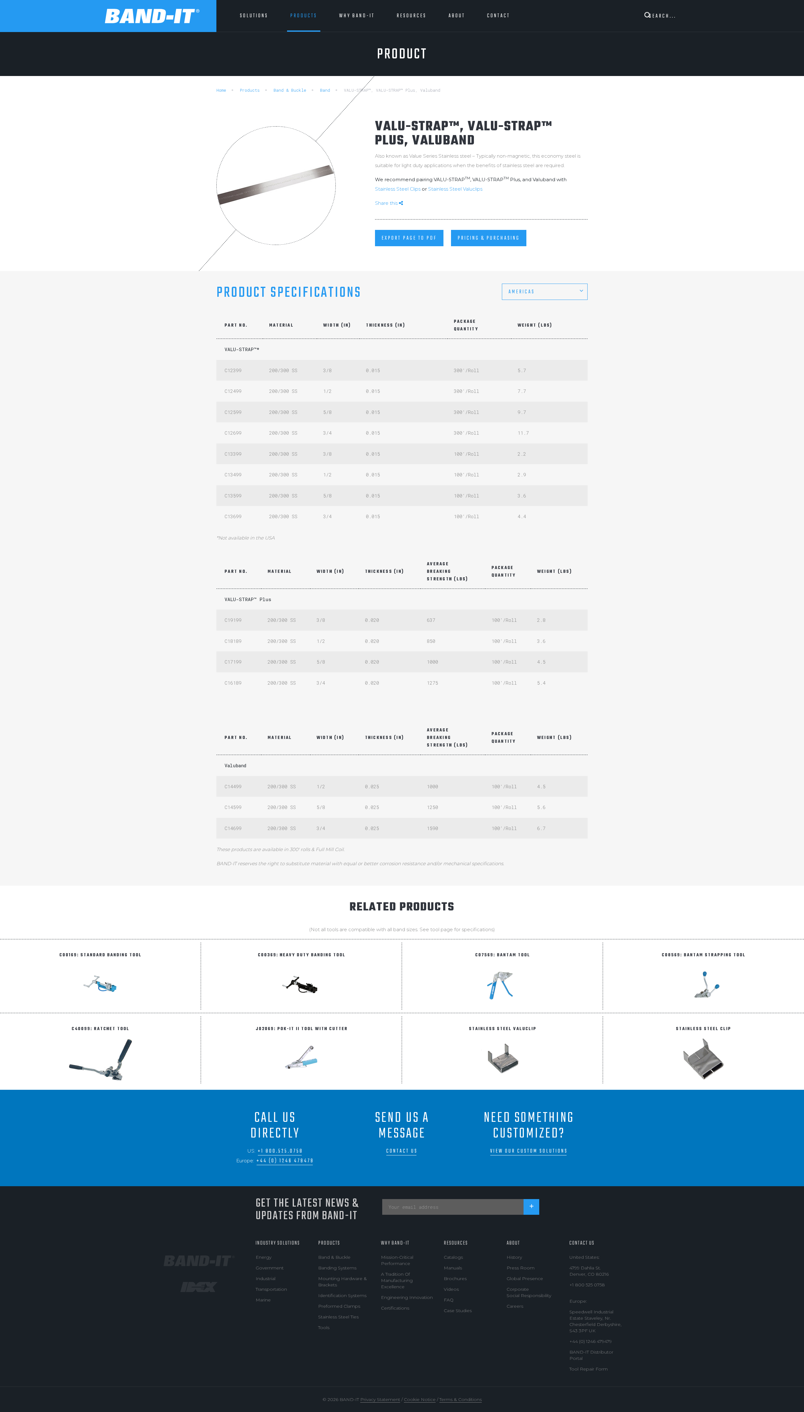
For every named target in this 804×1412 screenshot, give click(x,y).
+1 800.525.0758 (280, 1151)
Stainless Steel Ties (338, 1317)
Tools (323, 1327)
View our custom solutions (529, 1151)
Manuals (453, 1268)
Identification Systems (342, 1295)
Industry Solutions (278, 1243)
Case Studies (458, 1310)
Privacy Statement (380, 1399)
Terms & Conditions (460, 1399)
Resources (456, 1243)
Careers (515, 1306)
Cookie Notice (420, 1399)
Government (270, 1268)
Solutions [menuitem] (254, 16)
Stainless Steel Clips (398, 189)
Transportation (271, 1289)
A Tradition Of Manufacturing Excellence (397, 1280)
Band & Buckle (290, 90)
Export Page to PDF (409, 238)
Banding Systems (337, 1268)
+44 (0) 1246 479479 (285, 1161)
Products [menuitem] (303, 16)
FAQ (449, 1300)
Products (250, 90)
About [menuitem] (456, 16)
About (513, 1243)
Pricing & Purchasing (489, 238)
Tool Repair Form (588, 1369)
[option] (276, 186)
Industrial (265, 1278)
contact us (402, 1151)
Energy (263, 1257)
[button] (545, 292)
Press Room (521, 1268)
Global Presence (525, 1278)
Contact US (582, 1243)
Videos (451, 1289)
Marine (263, 1300)
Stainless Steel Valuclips (455, 189)
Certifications (395, 1308)
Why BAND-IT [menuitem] (357, 16)
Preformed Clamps (339, 1306)
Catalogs (453, 1257)
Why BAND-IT (395, 1243)
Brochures (455, 1278)
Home (221, 90)
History (514, 1257)
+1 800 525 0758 (587, 1285)
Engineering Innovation (407, 1297)
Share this (387, 203)
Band (325, 90)
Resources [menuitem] (411, 16)
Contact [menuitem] (498, 16)
